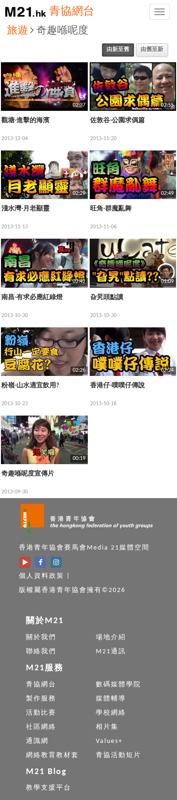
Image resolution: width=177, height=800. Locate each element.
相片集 (107, 727)
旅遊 (17, 30)
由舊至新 (152, 49)
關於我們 (41, 637)
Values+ (109, 741)
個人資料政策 (41, 576)
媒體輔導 (111, 698)
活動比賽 (41, 713)
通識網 (37, 741)
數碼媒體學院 (118, 684)
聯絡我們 (41, 651)
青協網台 (71, 11)
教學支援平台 (48, 788)
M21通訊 (111, 651)
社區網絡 (41, 727)
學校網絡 (111, 713)
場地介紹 (111, 637)
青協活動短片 (118, 755)
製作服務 (41, 698)
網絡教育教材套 (52, 755)
